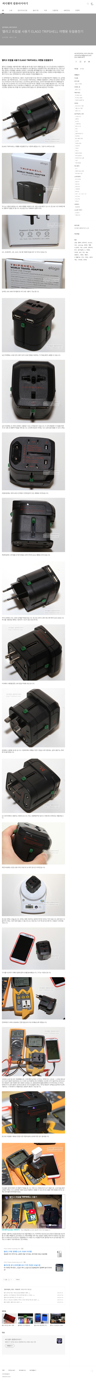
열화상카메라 (78, 153)
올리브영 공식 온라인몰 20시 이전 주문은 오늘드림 (22, 1265)
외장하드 (77, 136)
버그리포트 (78, 179)
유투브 (89, 61)
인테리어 (90, 247)
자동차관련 (78, 163)
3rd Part (77, 196)
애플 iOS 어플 (78, 108)
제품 (90, 245)
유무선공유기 (78, 155)
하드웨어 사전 (78, 173)
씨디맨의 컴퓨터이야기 (15, 3)
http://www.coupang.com (12, 1248)
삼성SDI (77, 213)
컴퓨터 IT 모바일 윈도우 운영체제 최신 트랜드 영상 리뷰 (20, 1342)
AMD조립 (67, 10)
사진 (83, 252)
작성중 (76, 78)
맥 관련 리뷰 (78, 95)
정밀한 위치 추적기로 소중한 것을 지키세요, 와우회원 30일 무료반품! (25, 1254)
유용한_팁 (77, 87)
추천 (82, 257)
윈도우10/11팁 (22, 10)
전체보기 (76, 75)
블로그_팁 (77, 89)
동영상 (85, 245)
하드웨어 (76, 166)
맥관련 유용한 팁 (79, 100)
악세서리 (17, 1289)
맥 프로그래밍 (78, 98)
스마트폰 (80, 260)
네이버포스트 (22, 1370)
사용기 (91, 257)
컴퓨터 (77, 119)
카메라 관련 (78, 143)
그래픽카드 (78, 124)
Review (90, 242)
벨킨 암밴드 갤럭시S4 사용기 (12, 1302)
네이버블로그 (33, 1370)
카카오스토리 (11, 1370)
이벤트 (81, 255)
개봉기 (86, 255)
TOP (92, 1371)
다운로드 (76, 204)
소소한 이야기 (78, 210)
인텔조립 (55, 10)
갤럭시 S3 (77, 111)
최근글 (76, 69)
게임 (75, 260)
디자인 (86, 257)
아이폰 (76, 252)
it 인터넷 (76, 247)
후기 (75, 250)
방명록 (77, 10)
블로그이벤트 (78, 84)
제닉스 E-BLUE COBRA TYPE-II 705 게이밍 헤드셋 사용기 (20, 1300)
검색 (88, 3)
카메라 (88, 250)
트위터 (84, 61)
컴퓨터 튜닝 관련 (79, 171)
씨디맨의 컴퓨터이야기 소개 (81, 228)
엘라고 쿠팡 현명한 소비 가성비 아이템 (18, 1251)
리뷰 (45, 10)
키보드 (77, 148)
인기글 (82, 69)
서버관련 (77, 189)
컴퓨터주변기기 (79, 133)
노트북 (77, 141)
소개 (10, 10)
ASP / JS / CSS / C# (80, 194)
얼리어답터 (80, 250)
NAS (76, 129)
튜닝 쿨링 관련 (79, 138)
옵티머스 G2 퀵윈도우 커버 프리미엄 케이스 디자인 (18, 1295)
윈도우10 (77, 186)
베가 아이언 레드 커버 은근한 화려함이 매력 (16, 1293)
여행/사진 (77, 215)
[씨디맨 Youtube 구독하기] (11, 1230)
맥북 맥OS (77, 93)
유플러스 (76, 255)
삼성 (80, 252)
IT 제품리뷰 (77, 257)
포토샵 (77, 201)
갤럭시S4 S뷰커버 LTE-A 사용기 (13, 1297)
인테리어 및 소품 (79, 158)
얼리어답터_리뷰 (9, 1289)
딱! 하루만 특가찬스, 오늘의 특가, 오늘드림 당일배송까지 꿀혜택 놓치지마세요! (28, 1268)
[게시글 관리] (11, 1279)
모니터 (77, 121)
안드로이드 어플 (79, 106)
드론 (76, 160)
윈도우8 (77, 184)
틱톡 (3, 1370)
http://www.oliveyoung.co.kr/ (13, 1262)
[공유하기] (9, 1279)
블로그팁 (36, 10)
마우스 (77, 151)
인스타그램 (80, 61)
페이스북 (76, 61)
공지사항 (76, 81)
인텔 (75, 242)
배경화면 (77, 207)
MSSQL (77, 191)
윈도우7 (77, 182)
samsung (80, 245)
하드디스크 (78, 126)
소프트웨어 (77, 176)
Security (77, 199)
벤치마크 (84, 242)
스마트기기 (78, 116)
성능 (87, 252)
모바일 (76, 103)
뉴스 (76, 168)
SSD (76, 131)
